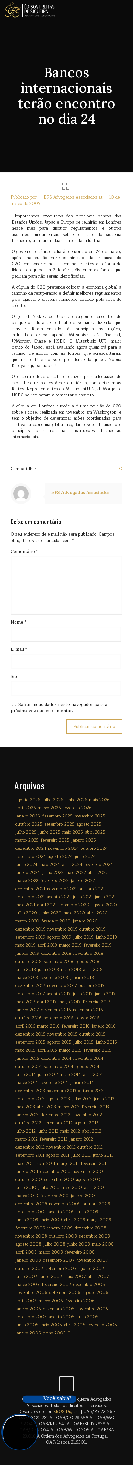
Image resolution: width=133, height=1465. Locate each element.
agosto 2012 (86, 1123)
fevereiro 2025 (55, 840)
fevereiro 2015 (98, 1050)
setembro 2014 (58, 1066)
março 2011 (68, 1163)
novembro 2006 (31, 1292)
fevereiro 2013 (95, 1107)
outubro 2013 (91, 1090)
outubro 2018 (28, 961)
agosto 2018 (87, 961)
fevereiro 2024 (98, 864)
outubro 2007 (29, 1268)
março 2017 (69, 1002)
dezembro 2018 (56, 953)
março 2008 (51, 1252)
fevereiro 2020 (56, 921)
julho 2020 (26, 913)
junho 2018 (48, 969)
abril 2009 (74, 1220)
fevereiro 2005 (102, 1325)
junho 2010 (49, 1187)
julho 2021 (83, 897)
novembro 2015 (62, 1034)
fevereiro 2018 (54, 977)
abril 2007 (98, 1276)
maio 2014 (71, 1074)
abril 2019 (47, 945)
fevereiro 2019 (98, 945)
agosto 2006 (95, 1292)
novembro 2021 (62, 888)
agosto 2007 (91, 1268)
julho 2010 (25, 1187)
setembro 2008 (94, 1236)
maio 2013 (25, 1107)
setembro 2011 (29, 1155)
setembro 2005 (31, 1317)
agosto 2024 (60, 856)
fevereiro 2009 (30, 1228)
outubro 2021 (92, 888)
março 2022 (26, 880)
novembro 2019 (62, 929)
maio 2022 (76, 872)
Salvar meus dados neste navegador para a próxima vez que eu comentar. (59, 707)
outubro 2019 (92, 929)
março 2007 (27, 1284)
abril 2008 (26, 1252)
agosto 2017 (59, 993)
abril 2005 (74, 1325)
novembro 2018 (88, 953)
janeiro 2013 (27, 1115)
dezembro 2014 (56, 1058)
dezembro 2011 (30, 1147)
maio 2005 (51, 1325)
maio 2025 (72, 832)
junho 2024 (26, 864)
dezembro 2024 (30, 848)
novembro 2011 (61, 1147)
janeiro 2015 (27, 1058)
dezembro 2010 (55, 1171)
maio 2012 (70, 1131)
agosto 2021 (59, 897)
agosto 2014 (87, 1066)
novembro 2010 (88, 1171)
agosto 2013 (58, 1098)
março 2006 (51, 1300)
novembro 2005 (92, 1308)
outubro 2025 (28, 824)
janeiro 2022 (83, 880)
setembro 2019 (30, 937)
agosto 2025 (89, 824)
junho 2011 (103, 1155)
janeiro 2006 (28, 1308)
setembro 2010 (59, 1179)
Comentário (24, 552)
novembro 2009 (65, 1203)
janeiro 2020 (85, 921)
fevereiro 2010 (54, 1195)
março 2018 (26, 977)
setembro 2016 (58, 1018)
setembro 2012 (58, 1123)
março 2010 (26, 1195)
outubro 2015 (92, 1034)
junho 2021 (105, 897)
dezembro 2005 (59, 1308)
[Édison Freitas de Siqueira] (30, 10)
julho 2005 (87, 1317)
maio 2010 (72, 1187)
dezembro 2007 (59, 1260)
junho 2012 (47, 1131)
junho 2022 (53, 872)
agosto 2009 (62, 1212)
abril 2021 (46, 905)
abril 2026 (25, 808)
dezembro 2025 (57, 816)
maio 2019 (25, 945)
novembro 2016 (88, 1010)
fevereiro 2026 (77, 808)
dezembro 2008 (90, 1228)
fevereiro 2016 (76, 1026)
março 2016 (48, 1026)
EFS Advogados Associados (70, 197)
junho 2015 (106, 1042)
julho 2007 (26, 1276)
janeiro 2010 (83, 1195)
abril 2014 (93, 1074)
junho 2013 (104, 1098)
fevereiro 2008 (80, 1252)
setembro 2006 (64, 1292)
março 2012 (26, 1139)
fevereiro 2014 (54, 1082)
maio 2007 (75, 1276)
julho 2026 (52, 800)
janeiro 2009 (60, 1228)
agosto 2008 (28, 1244)
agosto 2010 (88, 1179)
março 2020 (27, 921)
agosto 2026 (27, 800)
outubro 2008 (63, 1236)
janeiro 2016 (104, 1026)
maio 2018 (71, 969)
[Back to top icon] (66, 1383)
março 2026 (49, 808)
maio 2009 (51, 1220)
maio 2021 (25, 905)
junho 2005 (26, 1325)
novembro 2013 (61, 1090)
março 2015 (70, 1050)
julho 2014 (25, 1074)
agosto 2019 (59, 937)
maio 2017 (25, 1002)
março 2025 (27, 840)
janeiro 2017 (27, 1010)
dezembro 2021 (30, 888)
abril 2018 (93, 969)
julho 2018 (25, 969)
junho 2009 (26, 1220)
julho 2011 (81, 1155)
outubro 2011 (90, 1147)
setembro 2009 (31, 1212)
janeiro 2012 (81, 1139)
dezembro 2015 (30, 1034)
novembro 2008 (31, 1236)
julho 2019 (83, 937)
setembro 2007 (61, 1268)
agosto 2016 (87, 1018)
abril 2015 (47, 1050)
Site (15, 677)
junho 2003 (54, 1333)
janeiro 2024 (27, 872)
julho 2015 (83, 1042)
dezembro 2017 (30, 985)
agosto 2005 (62, 1317)
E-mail (19, 650)
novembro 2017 (62, 985)
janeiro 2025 (83, 840)
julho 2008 (54, 1244)
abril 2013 (46, 1107)
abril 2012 (91, 1131)
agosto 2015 (59, 1042)
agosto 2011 (57, 1155)
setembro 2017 (30, 993)
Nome (18, 622)
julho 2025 (25, 832)
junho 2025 (49, 832)
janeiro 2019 (27, 953)
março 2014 (26, 1082)
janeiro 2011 (26, 1171)
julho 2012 (25, 1131)
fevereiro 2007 (56, 1284)
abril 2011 (45, 1163)
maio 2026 (99, 800)
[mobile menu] (124, 9)
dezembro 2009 (31, 1203)
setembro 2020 (73, 905)
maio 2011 (25, 1163)
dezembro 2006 (89, 1284)
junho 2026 (76, 800)
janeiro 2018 (82, 977)
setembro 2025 (59, 824)
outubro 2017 (92, 985)
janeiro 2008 (28, 1260)
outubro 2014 (28, 1066)
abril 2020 (97, 913)
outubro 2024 (94, 848)
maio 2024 (49, 864)
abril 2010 (94, 1187)
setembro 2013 (30, 1098)
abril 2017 (46, 1002)
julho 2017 (83, 993)
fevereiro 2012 (53, 1139)
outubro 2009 (96, 1203)
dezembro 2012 (55, 1115)
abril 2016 (25, 1026)
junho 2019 (106, 937)
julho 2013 (82, 1098)
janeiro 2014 (82, 1082)
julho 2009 (87, 1212)
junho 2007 (50, 1276)
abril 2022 (98, 872)
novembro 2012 (87, 1115)
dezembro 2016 (56, 1010)
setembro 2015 (30, 1042)
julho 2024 (85, 856)
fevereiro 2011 (94, 1163)
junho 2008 (78, 1244)
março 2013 (69, 1107)
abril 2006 (26, 1300)
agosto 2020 (104, 905)
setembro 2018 (58, 961)
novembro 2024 (63, 848)
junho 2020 (50, 913)
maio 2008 (103, 1244)
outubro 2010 (28, 1179)
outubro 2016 (28, 1018)
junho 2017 (105, 993)
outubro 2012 (28, 1123)
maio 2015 (25, 1050)
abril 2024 (72, 864)
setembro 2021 (30, 897)
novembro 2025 (90, 816)
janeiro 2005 (28, 1333)
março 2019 (70, 945)
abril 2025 (95, 832)
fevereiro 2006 (80, 1300)
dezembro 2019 (30, 929)
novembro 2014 (88, 1058)
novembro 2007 (92, 1260)
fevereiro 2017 (96, 1002)
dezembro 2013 (30, 1090)
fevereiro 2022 (54, 880)
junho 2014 (48, 1074)
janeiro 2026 (27, 816)
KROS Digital (66, 1411)
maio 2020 (74, 913)
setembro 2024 (30, 856)
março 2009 (99, 1220)
